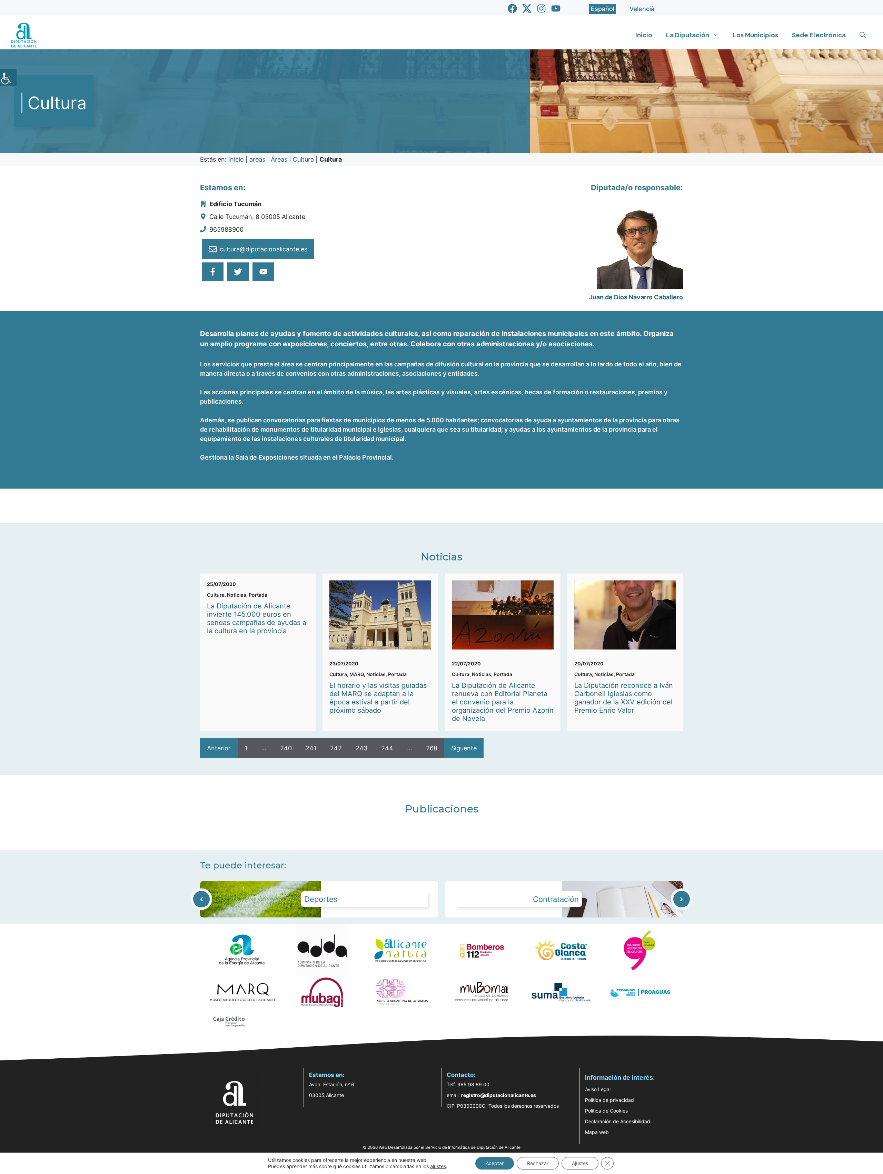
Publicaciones (441, 808)
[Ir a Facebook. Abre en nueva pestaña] (512, 8)
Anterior (219, 748)
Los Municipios (755, 35)
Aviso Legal (598, 1089)
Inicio (643, 35)
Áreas (279, 159)
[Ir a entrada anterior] (201, 899)
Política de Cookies (606, 1111)
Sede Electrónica (819, 35)
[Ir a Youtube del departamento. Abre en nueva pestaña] (263, 271)
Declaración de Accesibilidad (617, 1121)
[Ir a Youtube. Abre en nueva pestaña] (555, 8)
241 (311, 748)
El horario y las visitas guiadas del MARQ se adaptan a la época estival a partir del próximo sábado (378, 697)
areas (257, 159)
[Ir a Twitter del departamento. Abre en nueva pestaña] (238, 271)
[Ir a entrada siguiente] (681, 899)
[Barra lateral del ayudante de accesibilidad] (8, 77)
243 (361, 748)
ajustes (438, 1166)
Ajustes (580, 1163)
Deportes (321, 899)
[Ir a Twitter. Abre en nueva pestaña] (526, 8)
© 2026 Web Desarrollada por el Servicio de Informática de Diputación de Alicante (441, 1147)
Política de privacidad (609, 1100)
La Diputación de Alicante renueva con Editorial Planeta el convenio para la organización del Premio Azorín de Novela (503, 702)
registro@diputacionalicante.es (498, 1095)
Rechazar (537, 1163)
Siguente (464, 748)
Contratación (556, 899)
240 (286, 748)
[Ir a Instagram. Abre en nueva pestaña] (541, 8)
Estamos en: (327, 1074)
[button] (863, 35)
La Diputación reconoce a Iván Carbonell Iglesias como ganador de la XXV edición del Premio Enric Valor (623, 697)
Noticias (442, 556)
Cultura (303, 159)
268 (431, 748)
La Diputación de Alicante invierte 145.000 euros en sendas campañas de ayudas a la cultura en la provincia (256, 618)
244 (387, 748)
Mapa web (597, 1132)
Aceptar (495, 1163)
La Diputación (687, 35)
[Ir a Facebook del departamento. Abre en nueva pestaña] (213, 271)
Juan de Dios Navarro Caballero (636, 297)
